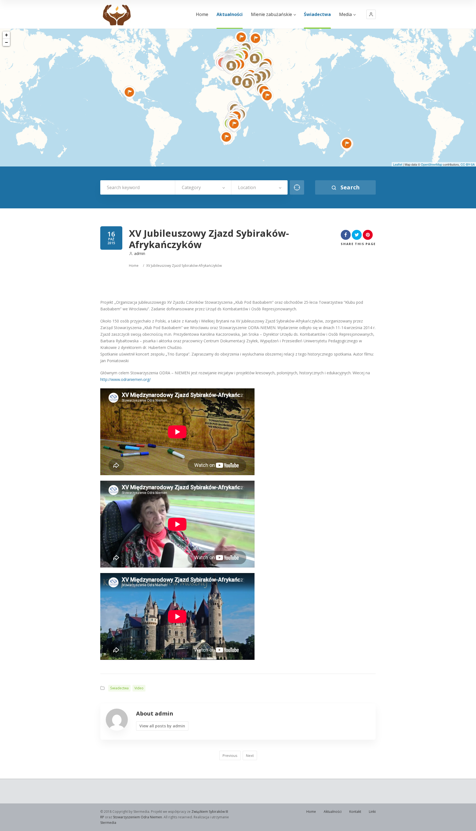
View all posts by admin (162, 725)
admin (139, 253)
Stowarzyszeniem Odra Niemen (137, 817)
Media (345, 14)
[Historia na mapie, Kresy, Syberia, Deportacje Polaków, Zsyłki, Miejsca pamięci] (116, 14)
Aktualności (230, 14)
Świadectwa (317, 14)
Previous (230, 755)
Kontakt (355, 811)
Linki (372, 811)
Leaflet (397, 164)
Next (250, 755)
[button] (371, 14)
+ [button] (6, 35)
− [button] (6, 42)
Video (139, 688)
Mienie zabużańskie (271, 14)
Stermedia (108, 822)
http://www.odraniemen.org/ (125, 379)
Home (202, 14)
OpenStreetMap (431, 164)
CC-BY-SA (468, 164)
